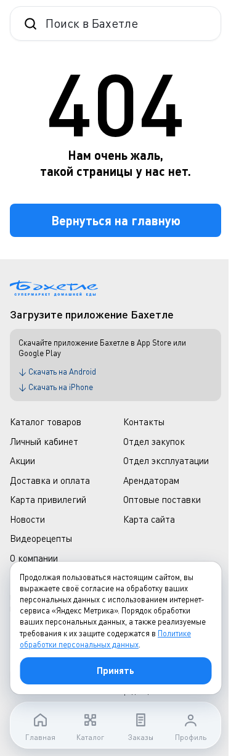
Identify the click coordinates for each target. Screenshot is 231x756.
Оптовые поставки (162, 499)
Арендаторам (151, 480)
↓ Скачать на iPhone (55, 387)
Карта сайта (149, 519)
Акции (22, 460)
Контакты (143, 421)
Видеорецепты (41, 538)
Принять (115, 670)
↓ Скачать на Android (57, 371)
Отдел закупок (154, 441)
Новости (27, 519)
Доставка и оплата (50, 480)
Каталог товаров (45, 421)
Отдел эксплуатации (166, 460)
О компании (34, 557)
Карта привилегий (48, 499)
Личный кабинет (44, 441)
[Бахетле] (54, 288)
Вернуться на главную (115, 220)
